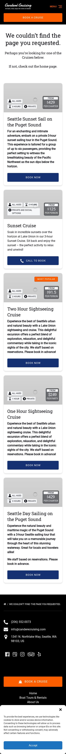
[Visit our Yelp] (39, 654)
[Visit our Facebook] (7, 654)
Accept (33, 745)
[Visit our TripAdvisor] (31, 654)
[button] (60, 709)
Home (33, 693)
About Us (33, 702)
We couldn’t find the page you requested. (35, 604)
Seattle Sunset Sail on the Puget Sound (29, 122)
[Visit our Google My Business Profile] (14, 654)
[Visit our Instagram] (22, 654)
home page (48, 66)
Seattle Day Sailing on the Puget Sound (30, 516)
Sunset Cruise (21, 226)
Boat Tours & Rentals (33, 697)
